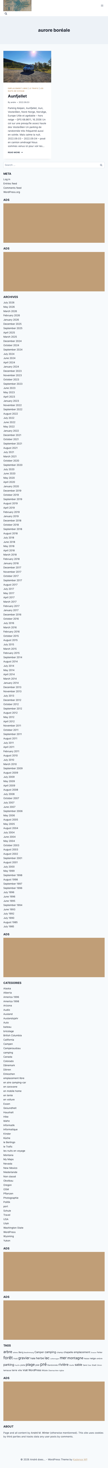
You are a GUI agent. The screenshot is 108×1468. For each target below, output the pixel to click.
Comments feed (12, 187)
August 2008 (10, 789)
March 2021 (10, 456)
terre (14, 1370)
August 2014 (10, 661)
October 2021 (11, 439)
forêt (8, 1357)
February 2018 (11, 559)
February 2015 (11, 653)
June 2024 (9, 358)
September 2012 (12, 708)
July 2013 (8, 695)
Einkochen (9, 1074)
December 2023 (12, 371)
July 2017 (8, 588)
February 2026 (11, 315)
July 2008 (8, 794)
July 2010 (8, 759)
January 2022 (11, 430)
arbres (15, 1352)
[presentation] (27, 67)
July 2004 (9, 832)
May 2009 (9, 781)
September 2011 (12, 734)
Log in (6, 179)
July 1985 (8, 926)
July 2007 (8, 802)
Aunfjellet (17, 96)
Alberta (7, 992)
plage (30, 1364)
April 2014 (9, 674)
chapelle (68, 1352)
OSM (6, 1189)
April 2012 (9, 721)
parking (8, 1364)
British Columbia (12, 1035)
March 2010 (10, 764)
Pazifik (17, 1365)
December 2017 (12, 567)
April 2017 (9, 597)
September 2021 (12, 443)
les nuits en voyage (14, 1150)
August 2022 (10, 413)
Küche (6, 1138)
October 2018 (11, 524)
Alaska (7, 988)
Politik (6, 1202)
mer (63, 1358)
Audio (6, 1009)
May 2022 (9, 426)
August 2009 (10, 772)
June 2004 (9, 836)
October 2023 (11, 379)
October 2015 (11, 636)
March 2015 (10, 648)
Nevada (7, 1163)
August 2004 (10, 828)
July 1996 (8, 892)
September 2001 (12, 858)
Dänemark (9, 1065)
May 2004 (9, 841)
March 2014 (10, 678)
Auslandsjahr (10, 1018)
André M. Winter (40, 1432)
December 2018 (12, 520)
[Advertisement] (54, 223)
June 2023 (9, 388)
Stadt (94, 1365)
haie (32, 1358)
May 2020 (9, 477)
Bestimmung (29, 1352)
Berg (21, 1352)
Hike (5, 1116)
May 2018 (8, 546)
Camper (39, 1352)
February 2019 (11, 512)
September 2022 (12, 409)
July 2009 (9, 776)
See (89, 1365)
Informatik (9, 1125)
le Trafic (33, 88)
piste (22, 1365)
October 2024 (11, 345)
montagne (75, 1358)
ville (20, 1370)
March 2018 (10, 554)
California (8, 1039)
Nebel (86, 1358)
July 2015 (8, 644)
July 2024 (8, 354)
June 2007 (9, 807)
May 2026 (9, 306)
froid (16, 1358)
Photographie (10, 1197)
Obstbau (8, 1180)
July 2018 (8, 537)
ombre (99, 1358)
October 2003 (11, 845)
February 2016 (11, 631)
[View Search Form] (5, 13)
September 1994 (12, 905)
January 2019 (11, 516)
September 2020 (12, 465)
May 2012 (8, 717)
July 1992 (8, 913)
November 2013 (12, 691)
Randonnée (52, 1365)
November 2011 (12, 725)
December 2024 (12, 341)
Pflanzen (8, 1193)
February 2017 (11, 606)
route (71, 1365)
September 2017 (12, 580)
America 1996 (11, 997)
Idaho (6, 1121)
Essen (6, 1103)
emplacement (82, 1352)
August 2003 (10, 849)
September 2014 (12, 657)
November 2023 (12, 375)
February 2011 (11, 751)
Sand (85, 1365)
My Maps (8, 1159)
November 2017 (12, 571)
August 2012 (10, 712)
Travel (6, 1215)
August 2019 (10, 503)
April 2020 (9, 482)
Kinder (7, 1133)
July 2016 (8, 623)
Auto (6, 1022)
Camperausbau (12, 1048)
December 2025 (12, 324)
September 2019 (12, 499)
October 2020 (11, 460)
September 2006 (13, 811)
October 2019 (11, 494)
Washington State (13, 1227)
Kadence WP (80, 1459)
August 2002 (10, 853)
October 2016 (11, 618)
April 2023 (9, 396)
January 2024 (11, 366)
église (61, 1370)
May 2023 (9, 392)
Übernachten (53, 1370)
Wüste (45, 1370)
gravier (24, 1358)
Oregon (7, 1185)
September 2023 (12, 383)
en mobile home (12, 1091)
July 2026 (8, 302)
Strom (99, 1365)
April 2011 (8, 747)
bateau (7, 1027)
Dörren (7, 1069)
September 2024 (12, 349)
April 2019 (9, 507)
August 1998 (10, 879)
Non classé (9, 1176)
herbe (40, 1358)
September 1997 (12, 883)
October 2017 (11, 576)
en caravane (10, 1086)
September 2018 (12, 529)
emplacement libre (17, 88)
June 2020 (9, 473)
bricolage (8, 1031)
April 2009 (9, 785)
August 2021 (10, 448)
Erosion (93, 1352)
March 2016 (10, 627)
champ (60, 1352)
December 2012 (12, 700)
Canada (7, 1056)
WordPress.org (11, 192)
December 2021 (12, 435)
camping (8, 1052)
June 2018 (9, 542)
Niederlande (10, 1172)
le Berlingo (9, 1142)
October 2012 (11, 704)
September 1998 (12, 875)
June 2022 (9, 422)
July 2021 (8, 452)
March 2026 (10, 311)
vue (25, 1370)
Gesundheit (9, 1108)
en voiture (9, 1099)
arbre (7, 1352)
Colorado (8, 1061)
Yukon (6, 1240)
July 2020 (8, 469)
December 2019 (12, 490)
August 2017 (10, 584)
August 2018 (10, 533)
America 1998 (11, 1001)
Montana (8, 1155)
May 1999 (9, 870)
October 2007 (11, 798)
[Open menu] (102, 5)
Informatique (10, 1129)
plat (37, 1365)
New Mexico (10, 1168)
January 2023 (11, 400)
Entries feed (10, 183)
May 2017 (8, 593)
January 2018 (11, 563)
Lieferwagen (54, 1359)
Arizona (7, 1005)
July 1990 (8, 918)
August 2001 (10, 862)
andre (13, 102)
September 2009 (13, 768)
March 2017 (10, 601)
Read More (15, 152)
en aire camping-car (14, 1082)
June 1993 (9, 909)
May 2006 (9, 815)
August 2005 (10, 819)
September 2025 (12, 328)
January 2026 (11, 319)
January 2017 (11, 610)
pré (43, 1364)
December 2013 (12, 687)
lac (47, 1358)
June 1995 (9, 901)
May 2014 (8, 670)
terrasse (7, 1370)
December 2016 (12, 614)
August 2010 (10, 755)
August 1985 (10, 922)
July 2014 (8, 665)
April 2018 (9, 550)
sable (78, 1364)
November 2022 (12, 405)
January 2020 (11, 486)
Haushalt (8, 1112)
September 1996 (12, 888)
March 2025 (10, 336)
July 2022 (8, 418)
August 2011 (10, 738)
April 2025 (9, 332)
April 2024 (9, 362)
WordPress (9, 1232)
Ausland (8, 1014)
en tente (8, 1095)
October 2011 (10, 730)
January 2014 (11, 682)
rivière (63, 1365)
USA (5, 1219)
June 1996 (9, 896)
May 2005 (9, 824)
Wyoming (8, 1236)
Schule (7, 1210)
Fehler (99, 1352)
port (5, 1206)
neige (93, 1358)
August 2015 (10, 640)
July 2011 (8, 742)
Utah (6, 1223)
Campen (8, 1044)
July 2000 (9, 866)
